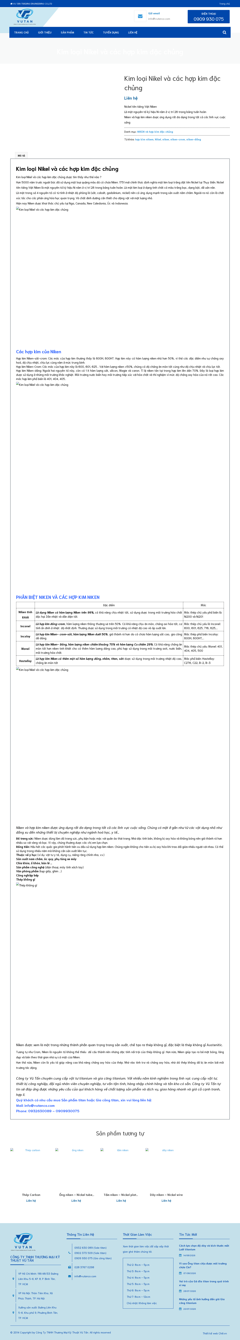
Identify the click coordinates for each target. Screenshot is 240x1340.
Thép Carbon (31, 1194)
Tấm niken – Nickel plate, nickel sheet (121, 1196)
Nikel (158, 139)
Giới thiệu (44, 32)
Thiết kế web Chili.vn (215, 1333)
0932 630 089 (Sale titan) (90, 1247)
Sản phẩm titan (73, 1099)
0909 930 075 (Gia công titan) (93, 1258)
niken (165, 139)
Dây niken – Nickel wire (166, 1194)
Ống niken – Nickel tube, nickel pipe (76, 1196)
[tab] (21, 155)
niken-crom (177, 139)
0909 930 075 (209, 19)
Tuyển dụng (111, 32)
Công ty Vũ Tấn (28, 1078)
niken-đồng (193, 139)
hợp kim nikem (144, 139)
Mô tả (21, 155)
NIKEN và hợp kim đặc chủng (155, 131)
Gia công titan (107, 1099)
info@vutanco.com (159, 18)
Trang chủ (224, 3)
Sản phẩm (67, 32)
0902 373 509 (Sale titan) (90, 1253)
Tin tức (88, 32)
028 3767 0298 (84, 1267)
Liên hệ (132, 32)
